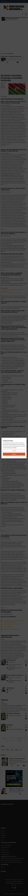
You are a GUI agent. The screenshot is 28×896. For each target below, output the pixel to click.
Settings (14, 450)
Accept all (14, 454)
